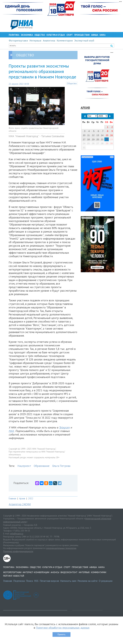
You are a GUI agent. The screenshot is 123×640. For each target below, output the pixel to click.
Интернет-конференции (36, 572)
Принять (61, 634)
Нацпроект (24, 466)
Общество (39, 35)
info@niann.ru (16, 533)
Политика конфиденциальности (18, 551)
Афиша (94, 35)
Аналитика (49, 40)
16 (111, 135)
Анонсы (55, 572)
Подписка (19, 580)
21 (102, 139)
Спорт (69, 35)
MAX (11, 431)
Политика (14, 35)
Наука (102, 35)
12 (93, 135)
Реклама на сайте (88, 580)
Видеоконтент (69, 572)
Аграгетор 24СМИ (20, 504)
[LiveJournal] (55, 483)
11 (88, 135)
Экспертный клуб (84, 40)
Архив (22, 498)
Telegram (64, 427)
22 (107, 139)
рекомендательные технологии (61, 548)
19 (93, 139)
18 (88, 139)
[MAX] (37, 483)
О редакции (105, 580)
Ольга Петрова (61, 466)
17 (84, 139)
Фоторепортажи (18, 40)
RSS (36, 580)
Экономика (27, 35)
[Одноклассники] (46, 483)
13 (97, 135)
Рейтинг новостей (13, 575)
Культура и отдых (56, 35)
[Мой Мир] (51, 483)
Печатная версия (49, 580)
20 (97, 139)
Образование (41, 466)
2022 (30, 498)
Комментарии (65, 40)
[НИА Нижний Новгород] (21, 28)
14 (102, 135)
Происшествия (82, 35)
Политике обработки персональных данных (63, 627)
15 (107, 135)
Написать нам (68, 580)
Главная (12, 498)
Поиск (29, 580)
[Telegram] (60, 483)
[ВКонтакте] (42, 483)
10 (84, 135)
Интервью (35, 40)
